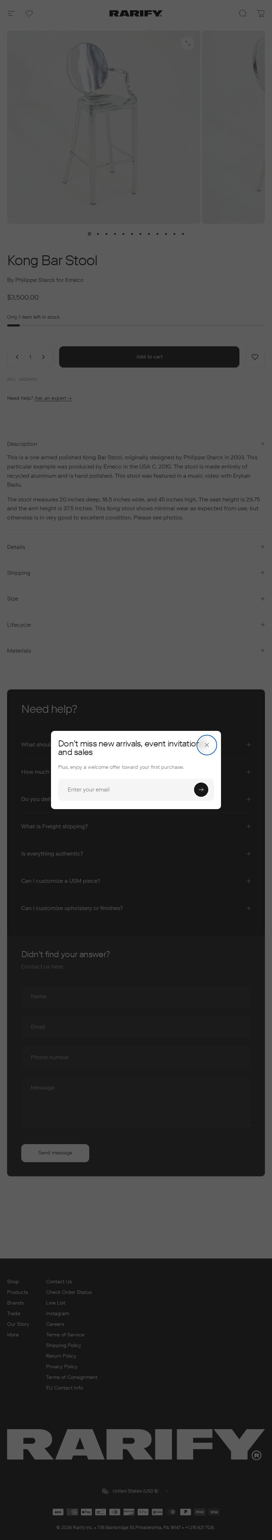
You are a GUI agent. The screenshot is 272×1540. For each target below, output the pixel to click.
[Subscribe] (201, 790)
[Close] (206, 745)
